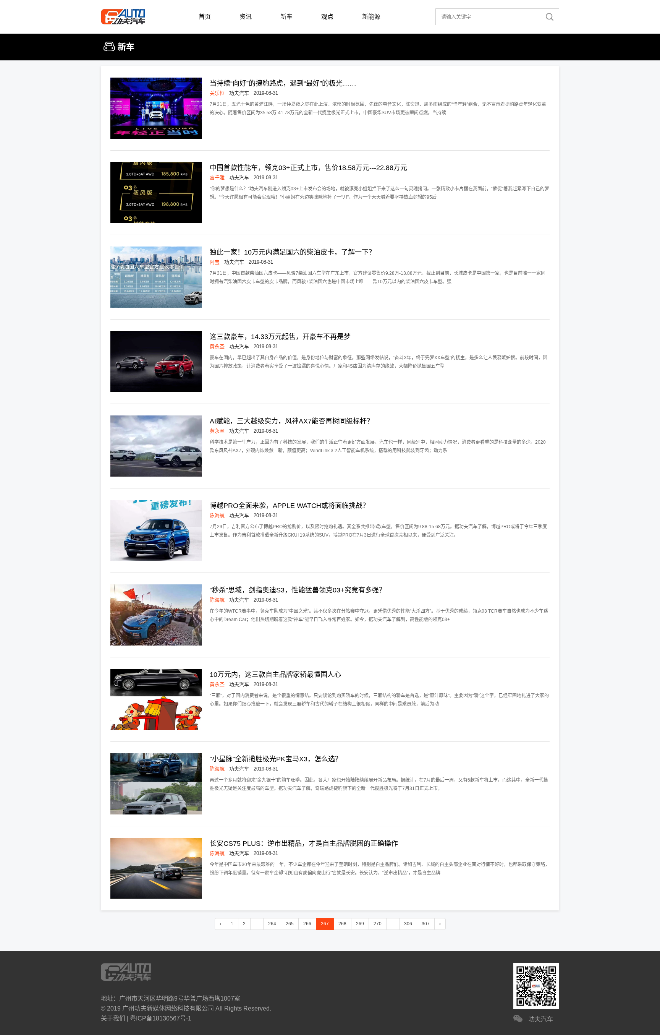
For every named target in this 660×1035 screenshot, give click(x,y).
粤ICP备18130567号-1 (160, 1018)
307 (426, 923)
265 (290, 923)
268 (342, 923)
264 (272, 923)
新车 (286, 16)
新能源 (371, 16)
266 (307, 923)
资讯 (245, 16)
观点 (327, 16)
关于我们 (113, 1018)
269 (360, 923)
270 (378, 923)
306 (408, 923)
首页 (205, 16)
